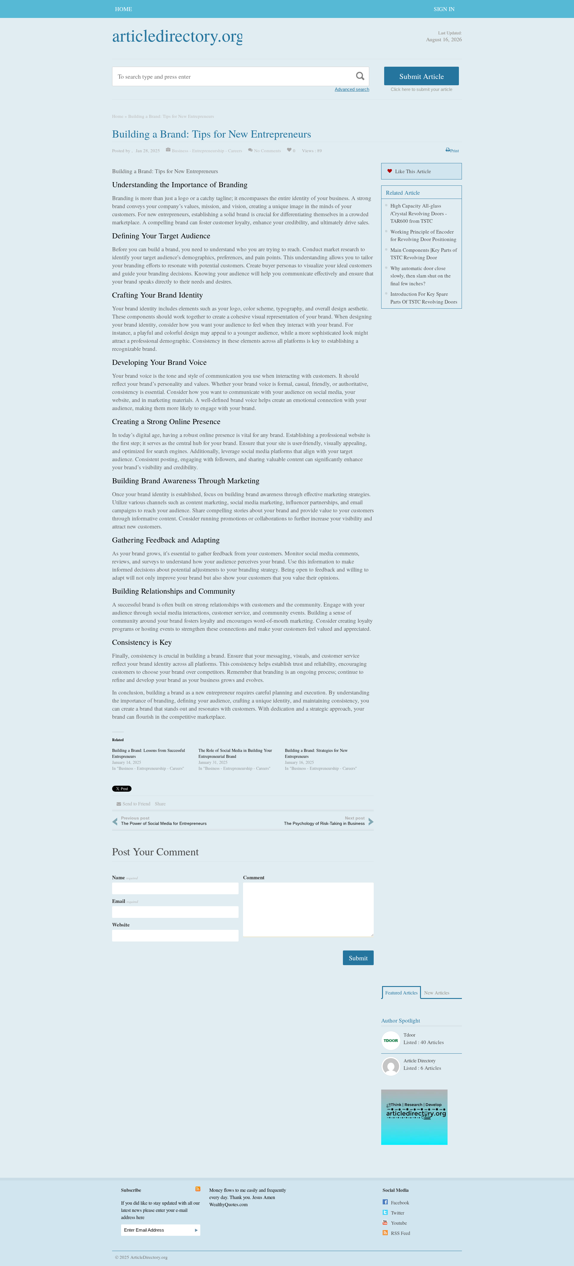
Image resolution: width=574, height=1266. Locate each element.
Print (454, 150)
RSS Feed (400, 1233)
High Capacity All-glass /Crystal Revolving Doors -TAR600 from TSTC (418, 213)
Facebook (400, 1202)
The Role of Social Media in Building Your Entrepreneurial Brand (235, 753)
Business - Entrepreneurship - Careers (207, 150)
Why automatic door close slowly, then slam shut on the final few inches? (420, 276)
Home (123, 9)
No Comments (267, 150)
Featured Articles (401, 992)
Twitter (397, 1212)
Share (160, 803)
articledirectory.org (178, 34)
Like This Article (413, 171)
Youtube (399, 1223)
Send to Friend (136, 803)
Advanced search (352, 89)
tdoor (409, 1035)
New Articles (436, 992)
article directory (420, 1060)
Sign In (444, 9)
